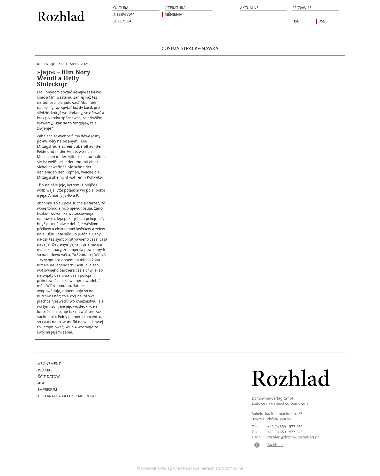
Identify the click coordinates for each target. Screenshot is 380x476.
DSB (321, 21)
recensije (46, 63)
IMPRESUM (47, 389)
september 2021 (74, 63)
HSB (295, 21)
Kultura (120, 7)
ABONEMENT (49, 363)
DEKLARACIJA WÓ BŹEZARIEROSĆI (67, 395)
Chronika (121, 21)
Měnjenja (173, 14)
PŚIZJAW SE (301, 7)
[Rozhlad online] (61, 13)
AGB (41, 382)
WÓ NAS (45, 370)
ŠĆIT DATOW (49, 376)
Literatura (175, 7)
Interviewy (123, 14)
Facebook (275, 444)
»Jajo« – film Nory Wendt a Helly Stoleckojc (63, 78)
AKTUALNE (249, 7)
